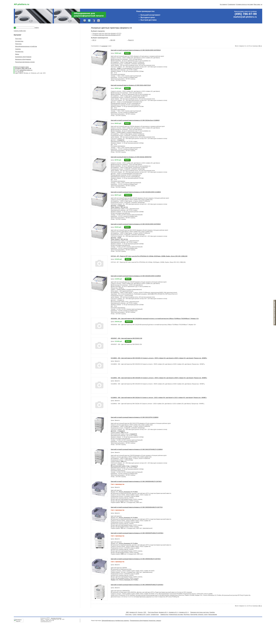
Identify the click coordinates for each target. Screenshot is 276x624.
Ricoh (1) (131, 40)
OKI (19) (112, 40)
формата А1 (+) (174, 612)
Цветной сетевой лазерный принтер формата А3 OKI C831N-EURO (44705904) (136, 224)
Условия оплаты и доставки (244, 4)
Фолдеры (187, 614)
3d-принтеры (19, 41)
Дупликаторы (19, 51)
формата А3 (133, 612)
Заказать (128, 195)
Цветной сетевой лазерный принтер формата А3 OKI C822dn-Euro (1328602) (135, 120)
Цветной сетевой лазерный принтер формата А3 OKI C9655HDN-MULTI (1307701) (137, 507)
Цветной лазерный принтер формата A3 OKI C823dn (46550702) (131, 157)
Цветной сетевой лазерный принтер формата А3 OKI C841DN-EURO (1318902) (136, 276)
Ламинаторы (164, 614)
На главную (223, 4)
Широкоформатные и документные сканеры (115, 620)
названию (104, 46)
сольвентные (155, 614)
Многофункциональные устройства (26, 46)
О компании (231, 4)
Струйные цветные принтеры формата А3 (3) (106, 35)
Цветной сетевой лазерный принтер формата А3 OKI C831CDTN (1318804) (134, 417)
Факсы (17, 54)
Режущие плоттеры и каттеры (199, 612)
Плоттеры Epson (153, 612)
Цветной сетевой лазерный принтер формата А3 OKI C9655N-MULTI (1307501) (136, 559)
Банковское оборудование (23, 57)
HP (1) (94, 40)
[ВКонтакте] (84, 20)
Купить (127, 53)
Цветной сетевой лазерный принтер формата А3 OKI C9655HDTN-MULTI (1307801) (137, 533)
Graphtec (212, 612)
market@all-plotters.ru (25, 70)
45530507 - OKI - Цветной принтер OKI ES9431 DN (126, 338)
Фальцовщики (213, 614)
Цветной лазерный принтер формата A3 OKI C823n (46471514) (131, 85)
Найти (37, 27)
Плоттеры (18, 38)
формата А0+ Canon (143, 614)
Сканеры (18, 49)
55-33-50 (20, 71)
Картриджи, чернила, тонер (199, 614)
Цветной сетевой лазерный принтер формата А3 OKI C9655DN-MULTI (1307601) (136, 481)
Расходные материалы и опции (25, 62)
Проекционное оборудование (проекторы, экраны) (145, 620)
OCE (144, 612)
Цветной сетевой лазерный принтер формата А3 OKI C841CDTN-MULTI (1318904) (137, 449)
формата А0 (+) (163, 612)
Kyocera (140, 612)
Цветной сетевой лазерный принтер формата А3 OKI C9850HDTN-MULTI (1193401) (137, 584)
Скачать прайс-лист (20, 31)
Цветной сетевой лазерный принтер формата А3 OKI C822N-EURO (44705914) (136, 50)
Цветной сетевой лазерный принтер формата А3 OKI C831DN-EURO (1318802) (136, 192)
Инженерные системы (176, 614)
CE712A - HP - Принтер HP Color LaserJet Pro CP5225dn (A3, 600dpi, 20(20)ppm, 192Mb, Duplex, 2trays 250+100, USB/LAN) (149, 256)
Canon (135, 614)
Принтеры (18, 44)
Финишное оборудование (23, 59)
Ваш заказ (257, 4)
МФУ (127, 612)
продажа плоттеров (56, 618)
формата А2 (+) (184, 612)
